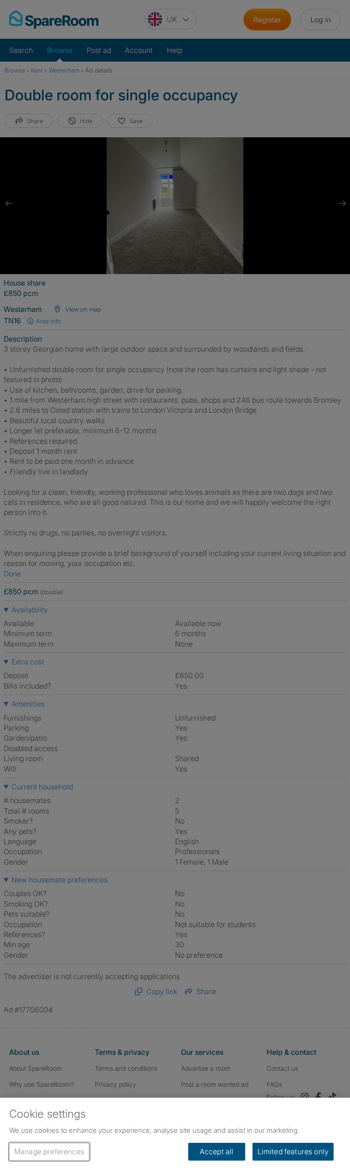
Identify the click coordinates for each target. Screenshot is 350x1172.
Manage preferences (49, 1151)
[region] (175, 1135)
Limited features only (293, 1151)
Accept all (217, 1151)
